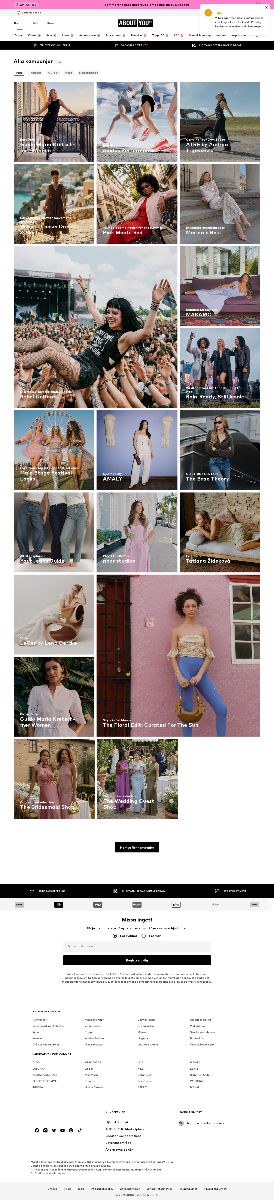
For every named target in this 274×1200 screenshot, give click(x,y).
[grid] (137, 451)
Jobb (80, 1188)
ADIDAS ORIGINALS (45, 1074)
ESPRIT (142, 1087)
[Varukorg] (257, 23)
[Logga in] (221, 23)
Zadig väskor (93, 1026)
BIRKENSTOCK (199, 1074)
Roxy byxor (40, 1019)
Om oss (52, 1188)
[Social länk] (36, 1130)
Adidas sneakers (200, 1019)
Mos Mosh (91, 1074)
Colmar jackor (146, 1019)
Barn (50, 23)
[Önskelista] (245, 23)
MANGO (195, 1062)
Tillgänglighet (188, 1188)
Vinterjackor (198, 1026)
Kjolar (36, 1032)
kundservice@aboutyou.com (101, 981)
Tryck (67, 1188)
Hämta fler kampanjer (137, 847)
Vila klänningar (94, 1019)
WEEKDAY (196, 1081)
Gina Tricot (145, 1081)
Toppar (90, 1032)
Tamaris (90, 1081)
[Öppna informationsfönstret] (257, 4)
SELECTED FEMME (45, 1081)
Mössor (142, 1032)
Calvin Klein (145, 1074)
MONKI (194, 1087)
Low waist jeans (148, 1044)
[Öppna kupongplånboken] (209, 23)
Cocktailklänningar (202, 1044)
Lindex (89, 1068)
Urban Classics (94, 1087)
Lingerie (143, 1038)
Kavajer (37, 1038)
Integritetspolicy (76, 977)
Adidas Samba (94, 1038)
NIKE (141, 1068)
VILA (140, 1062)
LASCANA (39, 1068)
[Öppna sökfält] (255, 36)
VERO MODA (93, 1062)
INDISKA (38, 1087)
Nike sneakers (94, 1044)
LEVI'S (194, 1068)
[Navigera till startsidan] (55, 1114)
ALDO (36, 1062)
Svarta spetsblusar (202, 1032)
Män (36, 23)
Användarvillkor (130, 1188)
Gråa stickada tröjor (46, 1044)
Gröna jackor (146, 1026)
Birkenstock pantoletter (48, 1026)
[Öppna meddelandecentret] (233, 23)
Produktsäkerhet (215, 1188)
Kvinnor (20, 23)
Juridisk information (160, 1188)
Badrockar (196, 1038)
